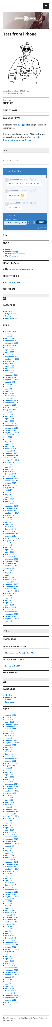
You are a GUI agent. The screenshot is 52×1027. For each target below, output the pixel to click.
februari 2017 (10, 501)
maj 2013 (8, 600)
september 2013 (12, 591)
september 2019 (12, 432)
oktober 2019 (10, 430)
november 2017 (11, 481)
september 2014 (12, 566)
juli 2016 (8, 517)
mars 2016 (9, 527)
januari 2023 (10, 354)
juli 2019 (8, 437)
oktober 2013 (10, 589)
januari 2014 (10, 582)
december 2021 (11, 375)
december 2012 (11, 612)
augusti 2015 (10, 540)
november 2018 (11, 455)
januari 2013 (10, 609)
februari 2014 (10, 580)
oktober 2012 (10, 616)
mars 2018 (9, 472)
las (28, 91)
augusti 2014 (10, 568)
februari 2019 (10, 449)
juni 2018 (8, 465)
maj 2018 (8, 467)
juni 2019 (8, 439)
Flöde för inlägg (11, 251)
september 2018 (12, 460)
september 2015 (12, 538)
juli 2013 (8, 596)
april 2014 (9, 575)
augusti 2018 (10, 462)
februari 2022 (11, 370)
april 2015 (9, 550)
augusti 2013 (10, 593)
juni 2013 (8, 598)
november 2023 (11, 343)
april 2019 (9, 444)
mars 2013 (9, 605)
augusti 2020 (10, 410)
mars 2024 (9, 338)
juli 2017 (8, 490)
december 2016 (11, 506)
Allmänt (8, 311)
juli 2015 (8, 543)
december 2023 (11, 341)
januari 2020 (10, 423)
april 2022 (9, 366)
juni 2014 (8, 570)
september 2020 (12, 407)
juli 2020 (8, 412)
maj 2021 (8, 389)
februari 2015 (10, 554)
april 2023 (9, 350)
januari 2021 (10, 398)
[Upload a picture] (34, 222)
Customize (43, 228)
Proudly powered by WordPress (16, 1018)
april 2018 (9, 469)
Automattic (8, 1020)
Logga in (8, 249)
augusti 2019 (10, 435)
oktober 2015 (10, 536)
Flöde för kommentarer (15, 254)
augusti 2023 (10, 345)
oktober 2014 (10, 563)
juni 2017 (8, 492)
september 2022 (12, 359)
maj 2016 (8, 522)
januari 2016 (10, 531)
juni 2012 (8, 621)
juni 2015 (8, 545)
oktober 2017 (10, 483)
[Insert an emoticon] (29, 222)
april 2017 (9, 497)
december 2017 (11, 478)
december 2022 (11, 357)
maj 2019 (8, 442)
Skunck (8, 316)
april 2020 (9, 419)
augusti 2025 (10, 331)
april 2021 (9, 391)
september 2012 (12, 619)
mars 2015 (9, 552)
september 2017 (12, 485)
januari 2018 (10, 476)
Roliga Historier (17, 93)
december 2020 (11, 400)
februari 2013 (10, 607)
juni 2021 (8, 387)
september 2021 (12, 380)
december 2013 (11, 584)
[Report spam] (31, 179)
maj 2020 (9, 416)
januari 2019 (10, 451)
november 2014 (11, 561)
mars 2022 (9, 368)
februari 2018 (10, 474)
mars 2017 (9, 499)
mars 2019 (9, 446)
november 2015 (11, 534)
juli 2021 (8, 384)
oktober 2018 (10, 458)
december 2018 (11, 453)
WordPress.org (11, 256)
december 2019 (11, 426)
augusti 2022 (10, 361)
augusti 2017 (10, 488)
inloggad (22, 124)
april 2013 (9, 603)
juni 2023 (9, 347)
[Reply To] (34, 179)
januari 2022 (10, 373)
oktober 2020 (10, 405)
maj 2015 (8, 547)
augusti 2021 (10, 382)
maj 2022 (9, 364)
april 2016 (9, 524)
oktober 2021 (10, 377)
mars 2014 (9, 577)
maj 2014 (8, 573)
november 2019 (11, 428)
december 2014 (11, 559)
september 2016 (12, 513)
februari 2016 (10, 529)
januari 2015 (10, 557)
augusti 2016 (10, 515)
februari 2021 (10, 396)
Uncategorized (11, 318)
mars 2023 (9, 352)
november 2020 (11, 403)
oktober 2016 (10, 511)
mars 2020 (9, 421)
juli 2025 (8, 334)
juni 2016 (8, 520)
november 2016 (11, 508)
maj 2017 (8, 495)
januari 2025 (10, 336)
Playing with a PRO (26, 269)
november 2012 (11, 614)
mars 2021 (9, 393)
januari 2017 (10, 504)
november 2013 (11, 586)
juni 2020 (9, 414)
